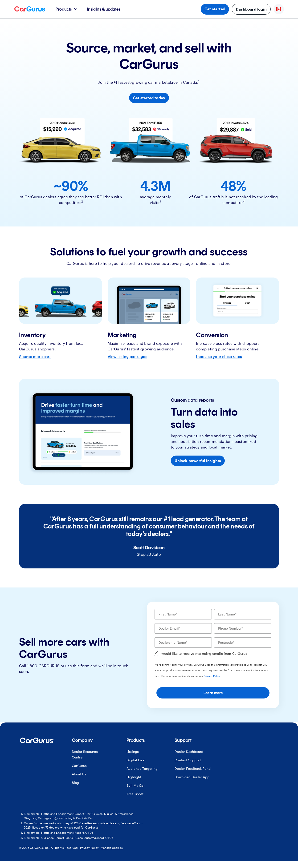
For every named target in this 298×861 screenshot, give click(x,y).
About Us (79, 774)
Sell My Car (136, 785)
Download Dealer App (192, 777)
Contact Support (188, 760)
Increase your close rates (219, 356)
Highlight (134, 777)
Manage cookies (112, 847)
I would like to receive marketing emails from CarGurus (203, 653)
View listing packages (127, 356)
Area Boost (135, 794)
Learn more (213, 692)
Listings (133, 752)
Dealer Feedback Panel (193, 768)
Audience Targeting (142, 768)
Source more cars (35, 356)
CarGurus (79, 766)
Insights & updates (104, 9)
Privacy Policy (212, 676)
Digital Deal (136, 760)
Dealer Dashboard (189, 752)
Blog (75, 783)
